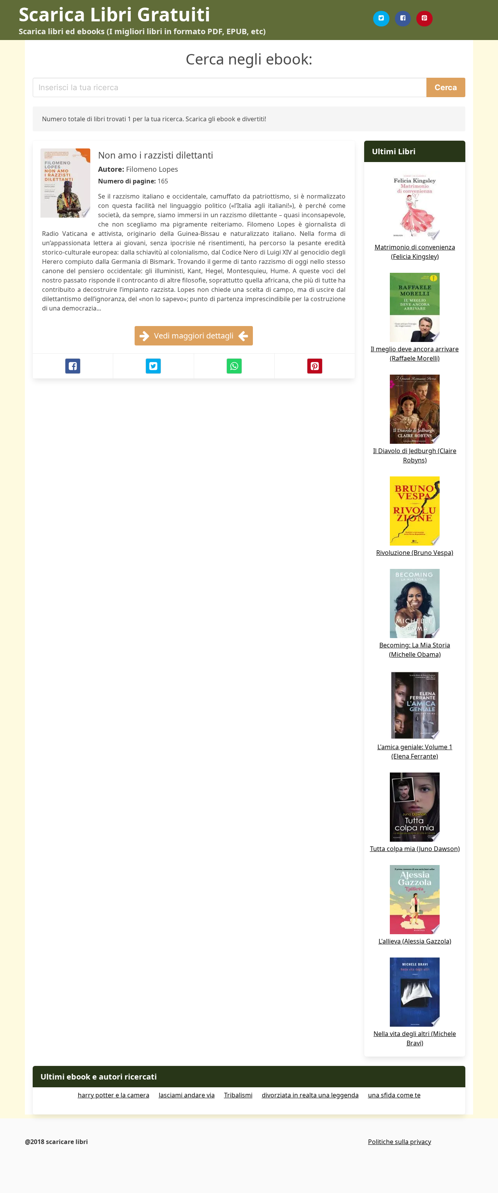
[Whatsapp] (234, 366)
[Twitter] (381, 18)
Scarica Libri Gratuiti (114, 14)
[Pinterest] (424, 18)
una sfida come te (394, 1095)
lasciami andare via (187, 1095)
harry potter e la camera (113, 1095)
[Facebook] (403, 18)
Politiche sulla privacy (399, 1141)
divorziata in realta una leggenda (310, 1095)
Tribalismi (238, 1095)
